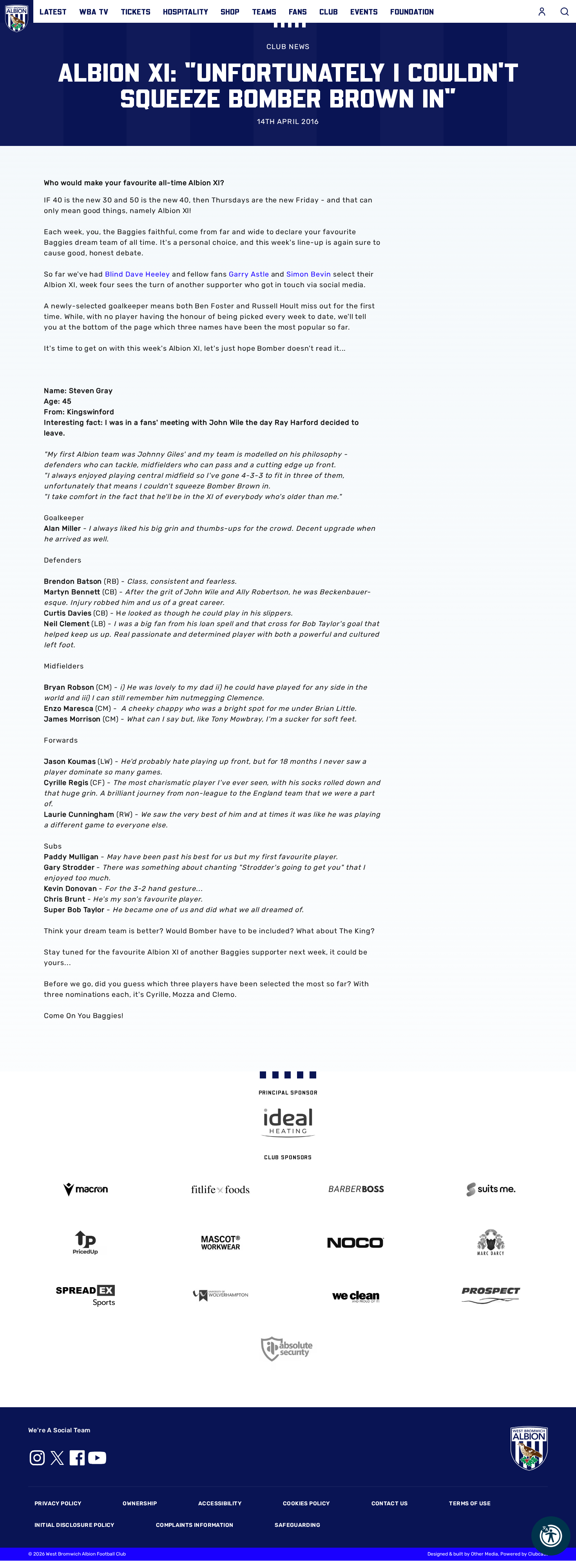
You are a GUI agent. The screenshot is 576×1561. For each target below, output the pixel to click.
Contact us (389, 1503)
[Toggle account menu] (542, 11)
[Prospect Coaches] (490, 1296)
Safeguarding (297, 1525)
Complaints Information (195, 1525)
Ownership (140, 1503)
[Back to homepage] (16, 16)
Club (328, 11)
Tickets (135, 11)
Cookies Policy (306, 1503)
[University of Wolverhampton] (220, 1296)
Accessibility (219, 1503)
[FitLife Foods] (220, 1189)
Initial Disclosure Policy (74, 1525)
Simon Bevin (308, 274)
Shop (230, 11)
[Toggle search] (564, 11)
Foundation (412, 11)
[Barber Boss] (355, 1190)
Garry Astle (249, 274)
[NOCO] (355, 1243)
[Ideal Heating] (288, 1123)
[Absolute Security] (288, 1349)
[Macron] (85, 1189)
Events (364, 11)
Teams (264, 11)
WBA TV (93, 11)
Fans (298, 11)
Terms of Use (470, 1503)
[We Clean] (355, 1296)
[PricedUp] (85, 1242)
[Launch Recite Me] (551, 1536)
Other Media (484, 1554)
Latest (53, 11)
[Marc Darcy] (490, 1242)
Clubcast (538, 1554)
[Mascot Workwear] (220, 1242)
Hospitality (185, 11)
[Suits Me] (490, 1190)
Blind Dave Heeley (137, 274)
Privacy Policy (57, 1503)
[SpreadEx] (85, 1296)
